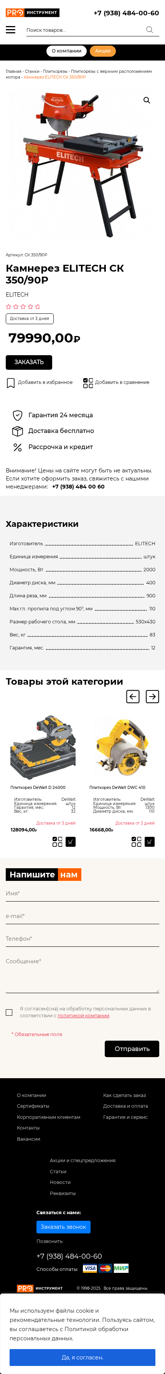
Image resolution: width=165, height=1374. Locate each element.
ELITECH (17, 295)
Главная (13, 71)
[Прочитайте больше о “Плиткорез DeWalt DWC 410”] (104, 842)
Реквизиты (63, 1193)
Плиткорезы (55, 71)
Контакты (28, 1128)
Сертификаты (33, 1106)
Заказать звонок (63, 1227)
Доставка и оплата (125, 1106)
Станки (32, 71)
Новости (60, 1182)
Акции (103, 51)
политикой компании (83, 1015)
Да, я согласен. (82, 1357)
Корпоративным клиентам (48, 1117)
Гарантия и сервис (125, 1117)
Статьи (58, 1171)
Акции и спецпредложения (83, 1160)
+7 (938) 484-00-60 (126, 13)
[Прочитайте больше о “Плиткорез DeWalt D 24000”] (25, 842)
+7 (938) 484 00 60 (78, 487)
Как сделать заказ (124, 1095)
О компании (66, 51)
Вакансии (28, 1139)
